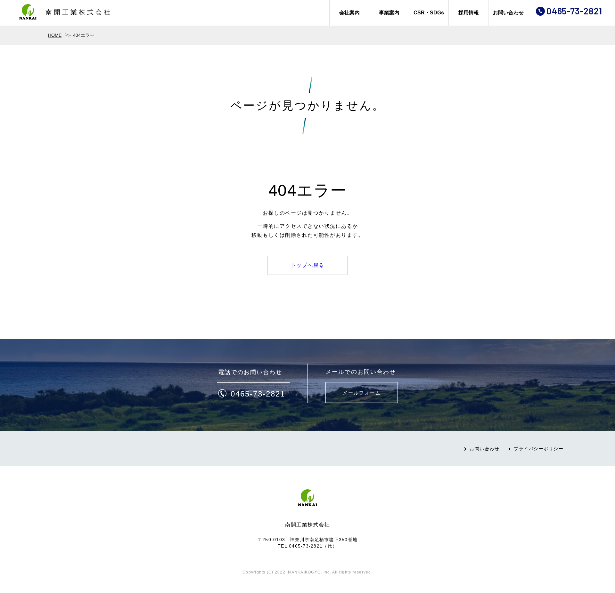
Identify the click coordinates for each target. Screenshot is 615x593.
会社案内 (349, 12)
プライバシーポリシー (538, 448)
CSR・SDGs (429, 12)
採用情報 (468, 12)
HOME (55, 35)
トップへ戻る (307, 265)
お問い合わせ (508, 12)
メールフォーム (362, 393)
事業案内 (389, 12)
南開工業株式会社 (78, 12)
